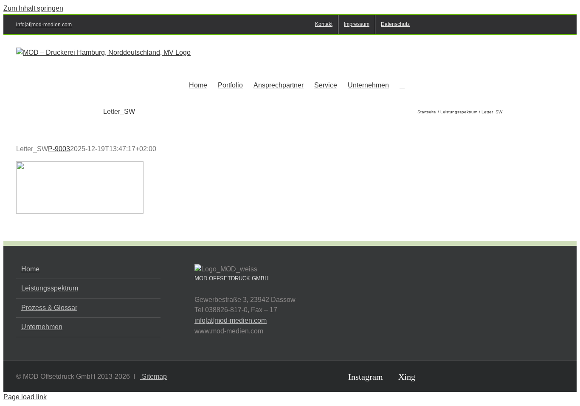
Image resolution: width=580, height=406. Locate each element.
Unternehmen (41, 326)
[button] (402, 84)
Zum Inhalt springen (33, 8)
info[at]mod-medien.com (44, 25)
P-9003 (59, 148)
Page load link (25, 396)
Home (30, 269)
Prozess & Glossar (49, 307)
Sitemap (153, 376)
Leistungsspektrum (49, 288)
